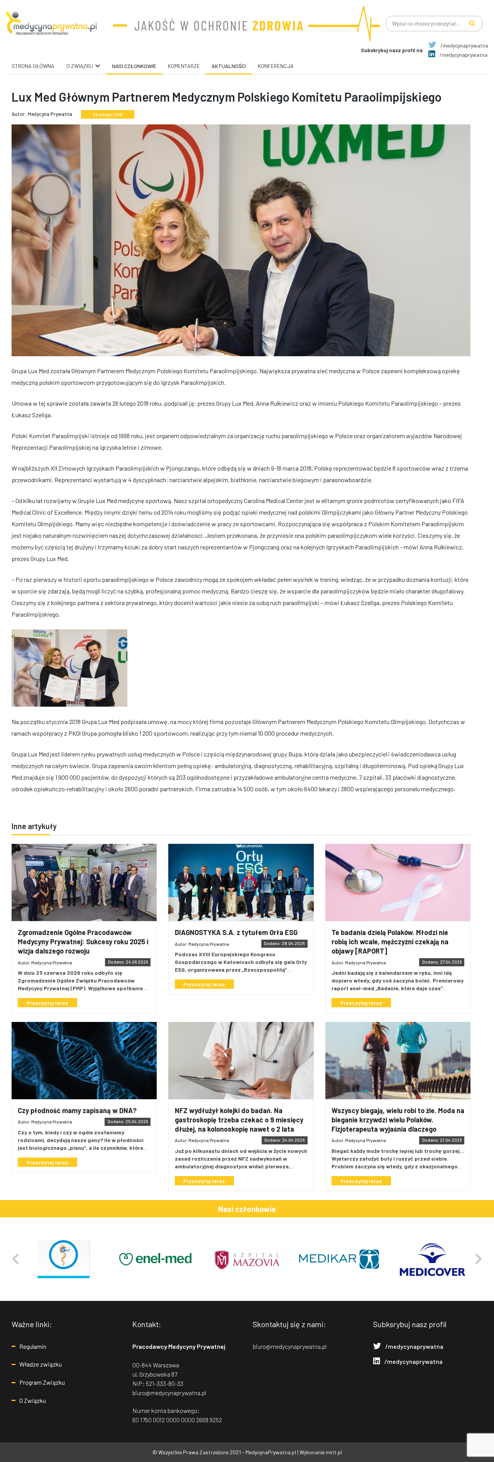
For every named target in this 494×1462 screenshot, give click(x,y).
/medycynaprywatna (463, 45)
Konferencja (276, 66)
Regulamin (32, 1346)
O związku (79, 66)
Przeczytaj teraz (47, 1003)
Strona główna (33, 66)
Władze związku (40, 1364)
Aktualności (228, 66)
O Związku (32, 1400)
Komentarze (184, 66)
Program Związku (42, 1382)
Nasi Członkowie (134, 66)
